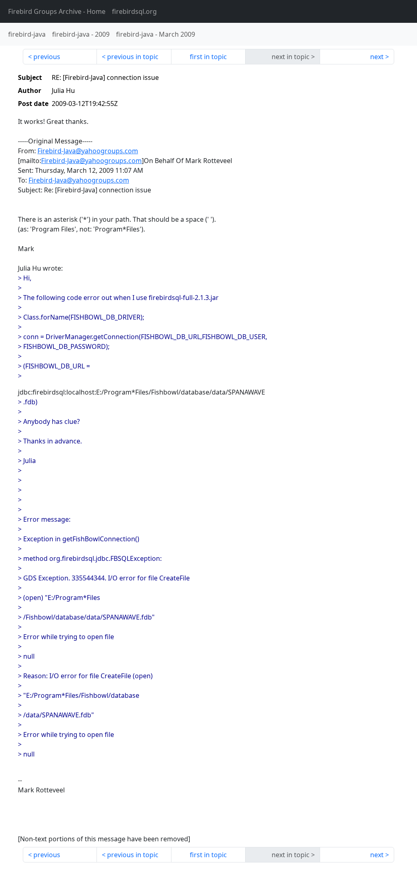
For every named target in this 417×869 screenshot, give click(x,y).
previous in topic (132, 56)
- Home (56, 11)
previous (46, 56)
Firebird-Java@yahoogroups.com (87, 150)
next (377, 56)
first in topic (208, 56)
